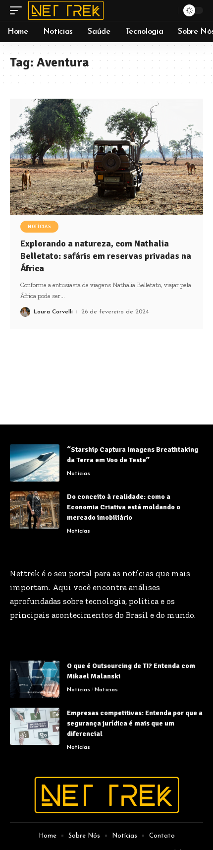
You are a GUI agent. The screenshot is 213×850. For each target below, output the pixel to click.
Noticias (106, 690)
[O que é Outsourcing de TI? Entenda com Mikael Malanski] (34, 679)
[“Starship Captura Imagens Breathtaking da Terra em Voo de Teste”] (34, 463)
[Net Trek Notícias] (66, 10)
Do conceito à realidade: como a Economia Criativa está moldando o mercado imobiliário (123, 507)
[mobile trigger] (18, 10)
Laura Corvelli (53, 312)
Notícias (39, 227)
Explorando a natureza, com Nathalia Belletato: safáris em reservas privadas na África (105, 256)
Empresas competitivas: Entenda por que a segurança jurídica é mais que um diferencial (135, 723)
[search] (169, 10)
